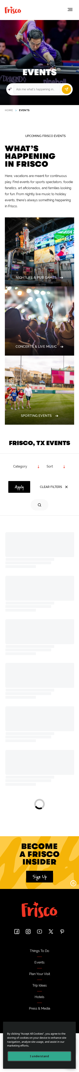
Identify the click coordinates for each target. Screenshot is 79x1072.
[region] (39, 1045)
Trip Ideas (39, 985)
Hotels (39, 997)
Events (39, 962)
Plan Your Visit (39, 974)
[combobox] (56, 466)
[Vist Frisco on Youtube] (39, 931)
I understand (39, 1056)
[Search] (66, 89)
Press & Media (39, 1008)
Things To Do (39, 951)
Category (20, 466)
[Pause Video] (73, 883)
